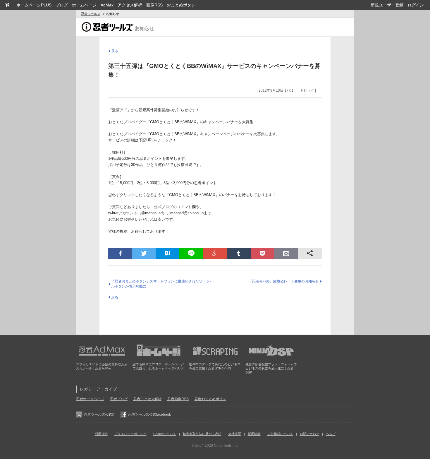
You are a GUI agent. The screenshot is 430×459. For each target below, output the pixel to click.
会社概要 (234, 434)
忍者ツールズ (90, 14)
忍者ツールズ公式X (99, 414)
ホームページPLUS (33, 5)
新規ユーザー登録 (387, 5)
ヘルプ (331, 434)
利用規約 (101, 434)
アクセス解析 (130, 5)
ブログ (62, 5)
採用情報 (254, 434)
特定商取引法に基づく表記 (202, 434)
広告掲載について (280, 434)
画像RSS (154, 5)
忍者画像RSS (178, 399)
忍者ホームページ (90, 399)
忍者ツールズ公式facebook (149, 414)
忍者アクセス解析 (147, 399)
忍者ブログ (119, 399)
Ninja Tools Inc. (226, 445)
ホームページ (84, 5)
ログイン (415, 5)
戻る (114, 51)
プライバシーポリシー (130, 434)
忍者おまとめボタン (210, 399)
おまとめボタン (181, 5)
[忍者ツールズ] (7, 5)
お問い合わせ (309, 434)
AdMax (107, 5)
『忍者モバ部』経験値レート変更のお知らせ (284, 281)
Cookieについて (164, 434)
